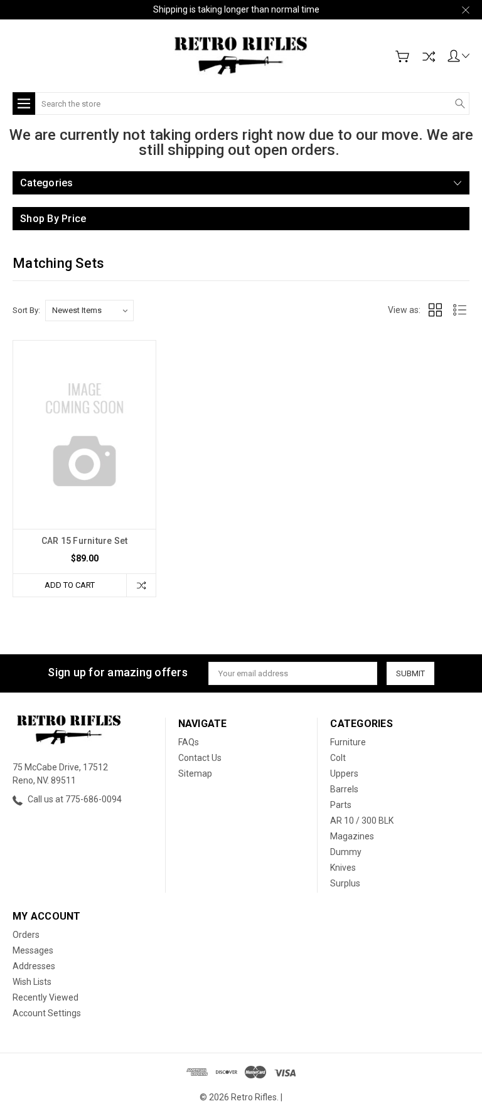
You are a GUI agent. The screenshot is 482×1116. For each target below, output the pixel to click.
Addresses (34, 966)
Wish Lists (32, 982)
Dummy (346, 852)
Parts (340, 805)
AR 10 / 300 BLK (362, 821)
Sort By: (26, 310)
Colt (338, 758)
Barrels (344, 789)
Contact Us (200, 758)
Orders (26, 935)
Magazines (352, 836)
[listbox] (89, 310)
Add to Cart (70, 585)
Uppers (344, 773)
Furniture (348, 742)
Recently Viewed (45, 997)
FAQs (188, 742)
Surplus (345, 883)
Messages (33, 950)
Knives (343, 868)
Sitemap (195, 773)
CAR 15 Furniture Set (84, 541)
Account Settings (47, 1013)
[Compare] (429, 56)
